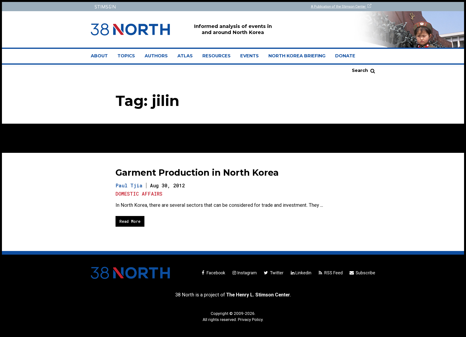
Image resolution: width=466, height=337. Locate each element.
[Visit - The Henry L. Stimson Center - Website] (161, 7)
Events (249, 56)
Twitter (276, 272)
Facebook (215, 272)
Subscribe (365, 272)
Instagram (247, 272)
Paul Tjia (129, 185)
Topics (126, 56)
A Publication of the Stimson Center (338, 7)
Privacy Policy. (251, 319)
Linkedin (303, 272)
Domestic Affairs (139, 193)
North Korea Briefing (296, 56)
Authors (156, 56)
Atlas (185, 56)
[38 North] (130, 273)
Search (360, 70)
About (102, 58)
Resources (216, 56)
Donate (345, 56)
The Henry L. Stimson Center (258, 295)
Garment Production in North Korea (197, 172)
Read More (130, 221)
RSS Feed (333, 272)
